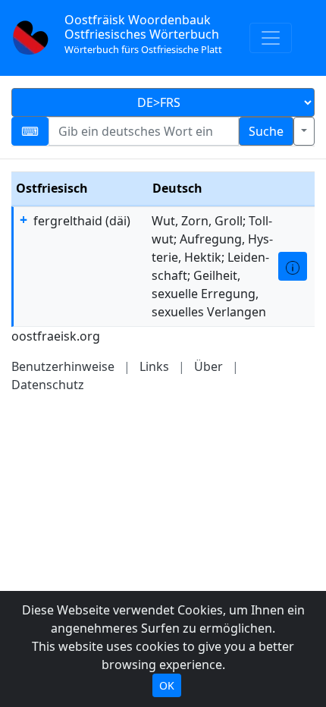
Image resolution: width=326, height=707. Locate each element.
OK (166, 685)
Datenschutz (47, 384)
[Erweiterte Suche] (304, 131)
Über (208, 366)
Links (154, 366)
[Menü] (270, 38)
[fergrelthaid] (292, 266)
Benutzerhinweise (62, 366)
